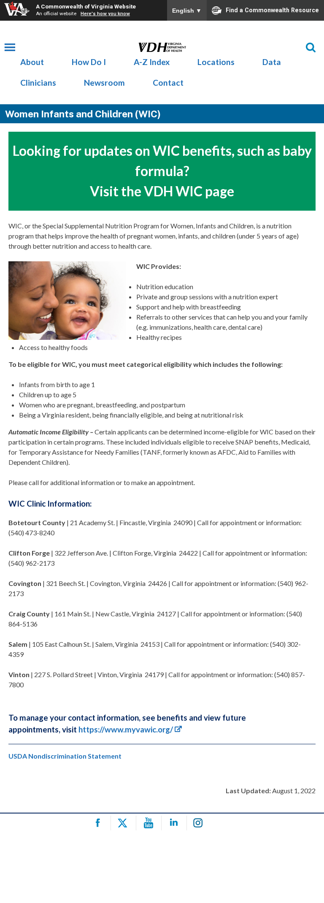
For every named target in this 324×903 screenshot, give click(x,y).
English (187, 10)
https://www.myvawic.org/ (125, 729)
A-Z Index (152, 62)
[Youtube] (150, 823)
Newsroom (104, 82)
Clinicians (38, 82)
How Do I (89, 62)
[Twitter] (124, 823)
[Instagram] (200, 823)
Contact (168, 82)
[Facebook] (99, 823)
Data (271, 62)
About (32, 62)
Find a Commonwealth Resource (272, 9)
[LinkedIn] (175, 823)
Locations (216, 62)
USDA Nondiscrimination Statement (65, 756)
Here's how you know (105, 13)
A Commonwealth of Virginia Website (86, 6)
